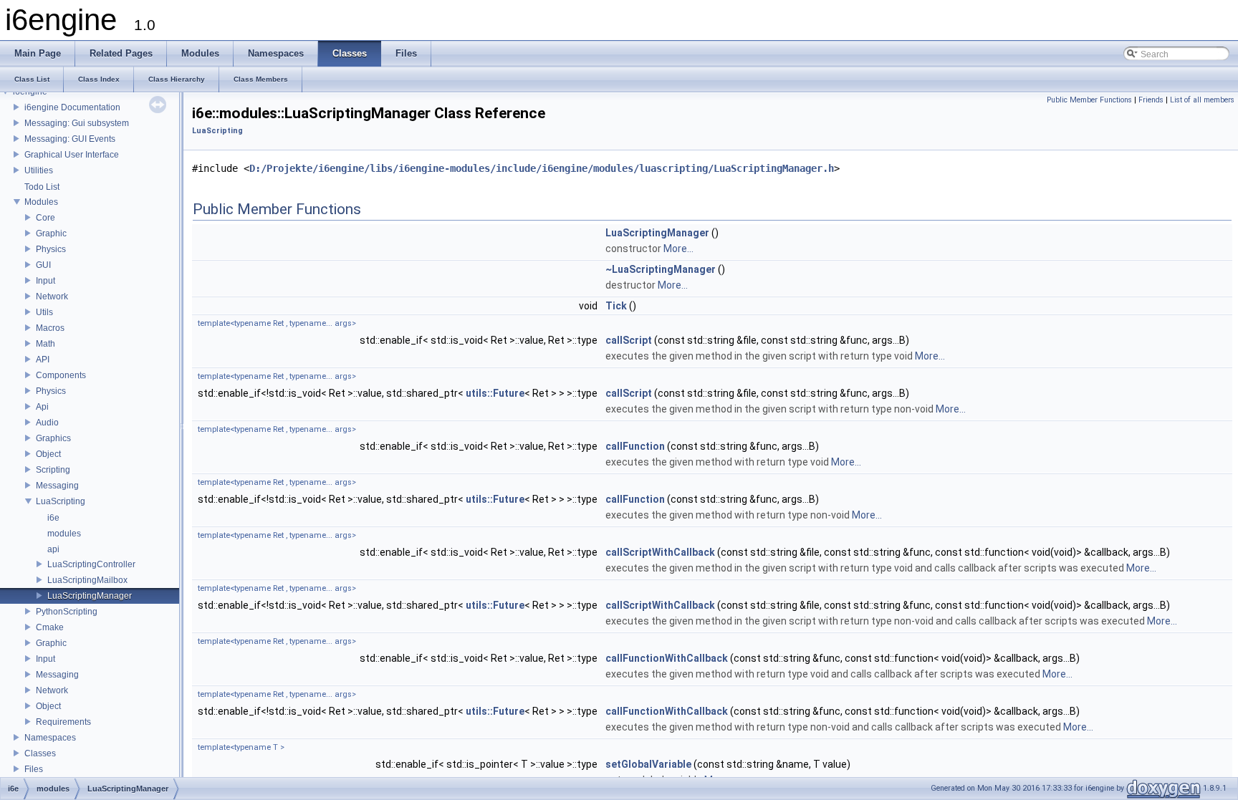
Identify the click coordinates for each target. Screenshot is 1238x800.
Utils (44, 312)
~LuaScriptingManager (660, 269)
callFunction (635, 446)
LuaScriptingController (91, 564)
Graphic (51, 233)
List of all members (1202, 100)
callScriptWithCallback (660, 552)
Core (45, 218)
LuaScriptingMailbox (87, 580)
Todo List (41, 187)
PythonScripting (66, 612)
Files (33, 769)
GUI (43, 265)
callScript (628, 340)
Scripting (53, 470)
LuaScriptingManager (89, 596)
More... (678, 248)
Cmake (50, 627)
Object (48, 454)
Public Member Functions (1089, 100)
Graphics (53, 438)
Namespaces (50, 738)
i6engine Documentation (72, 107)
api (53, 549)
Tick (616, 306)
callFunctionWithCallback (666, 658)
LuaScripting (60, 501)
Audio (47, 423)
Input (45, 281)
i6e (53, 518)
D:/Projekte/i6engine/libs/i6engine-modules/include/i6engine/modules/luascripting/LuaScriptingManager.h (541, 168)
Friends (1150, 100)
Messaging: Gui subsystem (76, 123)
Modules (41, 202)
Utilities (38, 170)
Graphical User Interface (71, 155)
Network (52, 296)
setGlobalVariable (648, 764)
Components (61, 375)
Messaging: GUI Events (69, 139)
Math (45, 344)
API (42, 360)
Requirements (63, 722)
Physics (51, 249)
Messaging (57, 486)
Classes (40, 753)
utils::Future (495, 393)
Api (42, 407)
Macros (50, 328)
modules (64, 534)
